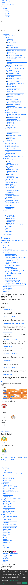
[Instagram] (14, 551)
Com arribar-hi (7, 518)
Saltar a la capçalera (7, 1)
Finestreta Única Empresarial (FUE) (12, 498)
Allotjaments (6, 522)
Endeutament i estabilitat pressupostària (15, 283)
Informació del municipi (9, 501)
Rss (4, 545)
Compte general (9, 267)
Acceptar (24, 583)
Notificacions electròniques (10, 488)
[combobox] (15, 304)
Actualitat (3, 535)
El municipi (3, 500)
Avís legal (5, 557)
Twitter (25, 457)
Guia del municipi (7, 503)
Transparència (4, 548)
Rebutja (19, 583)
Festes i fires (6, 531)
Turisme (3, 514)
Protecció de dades (8, 555)
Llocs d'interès (6, 534)
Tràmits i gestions (7, 485)
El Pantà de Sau (7, 509)
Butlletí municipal (7, 398)
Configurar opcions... (5, 583)
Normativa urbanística (11, 255)
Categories (3, 303)
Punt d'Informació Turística (10, 516)
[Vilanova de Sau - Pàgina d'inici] (9, 25)
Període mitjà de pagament (12, 281)
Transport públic (7, 506)
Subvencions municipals (11, 268)
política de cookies (14, 580)
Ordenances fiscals (10, 254)
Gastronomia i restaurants (10, 521)
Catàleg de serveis (7, 496)
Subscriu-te (4, 443)
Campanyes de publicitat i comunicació (15, 270)
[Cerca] (19, 30)
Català (6, 10)
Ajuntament (7, 238)
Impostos (5, 493)
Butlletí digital (6, 542)
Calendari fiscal (9, 260)
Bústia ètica (6, 291)
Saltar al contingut (7, 2)
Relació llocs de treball (11, 278)
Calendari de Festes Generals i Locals (14, 285)
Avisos (4, 390)
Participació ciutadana (8, 288)
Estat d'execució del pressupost (13, 263)
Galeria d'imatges (7, 513)
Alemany (7, 15)
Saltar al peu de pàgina (8, 4)
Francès (7, 16)
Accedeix (3, 410)
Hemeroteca (6, 547)
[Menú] (1, 32)
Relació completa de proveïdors (13, 272)
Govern (5, 247)
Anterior (3, 431)
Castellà (7, 11)
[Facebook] (12, 551)
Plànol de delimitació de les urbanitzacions (16, 257)
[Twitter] (9, 551)
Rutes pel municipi (7, 529)
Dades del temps (7, 505)
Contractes (8, 275)
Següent (7, 431)
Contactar (3, 7)
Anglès (7, 13)
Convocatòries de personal (12, 280)
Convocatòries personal (9, 396)
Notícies (5, 391)
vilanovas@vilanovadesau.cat (10, 553)
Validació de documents (9, 487)
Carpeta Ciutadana (8, 490)
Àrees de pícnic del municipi (10, 526)
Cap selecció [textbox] (10, 304)
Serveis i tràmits (5, 483)
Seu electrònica (7, 290)
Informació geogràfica (9, 511)
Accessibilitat (6, 558)
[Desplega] (11, 238)
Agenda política (7, 395)
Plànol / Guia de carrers (9, 508)
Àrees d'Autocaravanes (9, 527)
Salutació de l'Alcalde (8, 246)
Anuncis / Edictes (7, 249)
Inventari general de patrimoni (13, 273)
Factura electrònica (8, 495)
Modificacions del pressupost (12, 265)
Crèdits (5, 562)
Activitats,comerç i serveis (9, 524)
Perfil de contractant (8, 286)
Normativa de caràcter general (13, 259)
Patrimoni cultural (7, 532)
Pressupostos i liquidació (11, 262)
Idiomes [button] (5, 8)
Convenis (7, 277)
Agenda (5, 393)
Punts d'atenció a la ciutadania (11, 491)
